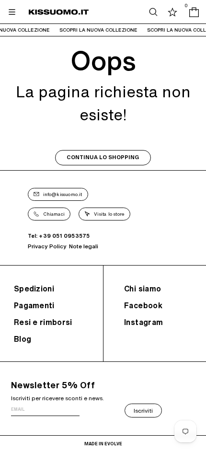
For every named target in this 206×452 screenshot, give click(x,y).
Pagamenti (34, 305)
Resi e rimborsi (43, 322)
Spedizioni (34, 288)
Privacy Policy (47, 246)
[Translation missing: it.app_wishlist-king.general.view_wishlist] (172, 12)
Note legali (83, 246)
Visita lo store (109, 213)
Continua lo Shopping (103, 157)
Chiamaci (54, 213)
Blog (22, 339)
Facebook (143, 305)
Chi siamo (142, 288)
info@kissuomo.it (62, 194)
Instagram (143, 322)
